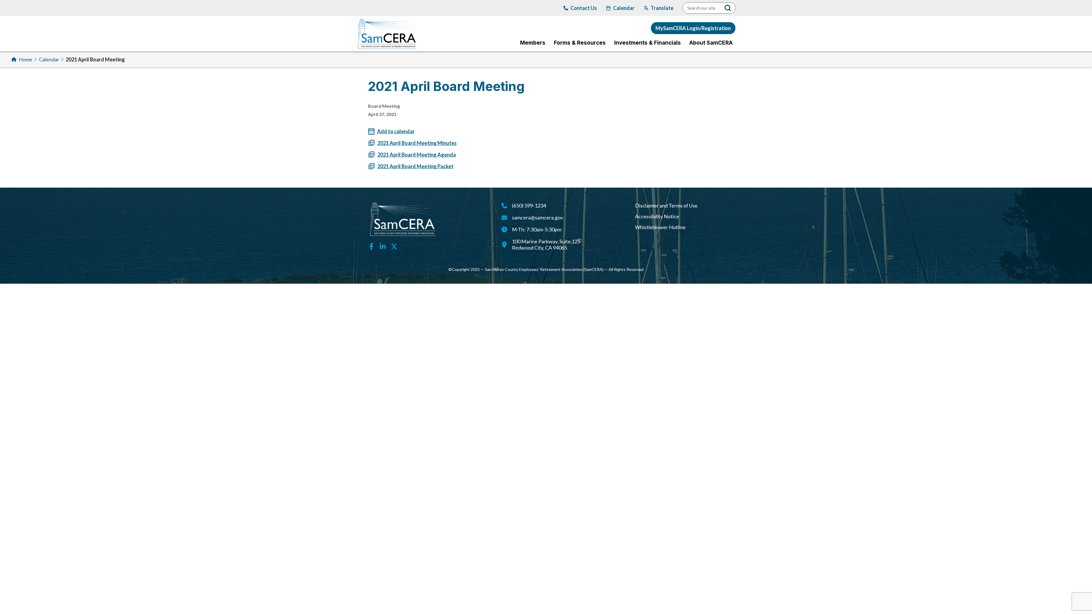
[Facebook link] (371, 246)
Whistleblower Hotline (660, 227)
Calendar (49, 59)
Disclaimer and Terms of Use (666, 205)
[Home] (387, 34)
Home (25, 59)
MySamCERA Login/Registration (693, 28)
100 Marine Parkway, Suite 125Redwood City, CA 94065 (546, 244)
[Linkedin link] (382, 246)
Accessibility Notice (657, 216)
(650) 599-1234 (529, 205)
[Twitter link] (394, 246)
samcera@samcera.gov (537, 217)
